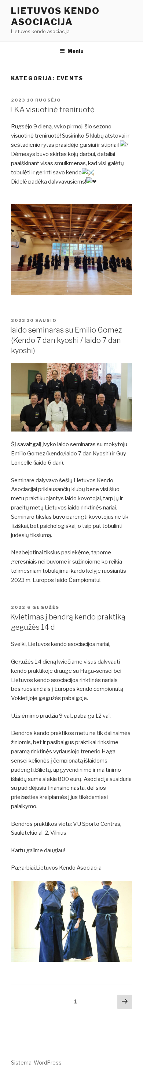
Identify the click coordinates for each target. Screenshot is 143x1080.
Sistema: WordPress (36, 1062)
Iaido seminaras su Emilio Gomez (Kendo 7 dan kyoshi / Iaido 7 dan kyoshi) (66, 340)
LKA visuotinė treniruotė (52, 109)
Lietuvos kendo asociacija (55, 16)
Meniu (75, 51)
